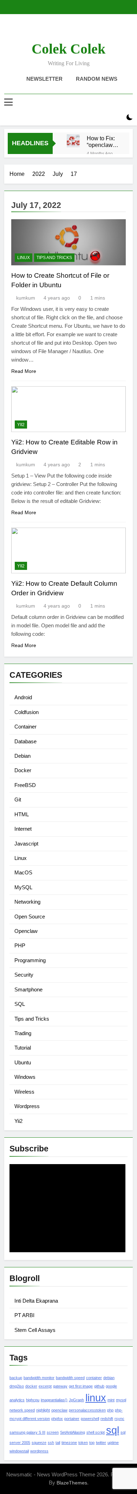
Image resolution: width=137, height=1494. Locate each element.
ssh (51, 1442)
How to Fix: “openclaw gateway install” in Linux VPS (101, 141)
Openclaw (26, 931)
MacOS (23, 872)
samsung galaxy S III (27, 1432)
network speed (22, 1410)
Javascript (26, 844)
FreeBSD (25, 785)
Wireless (24, 1092)
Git (17, 800)
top (91, 1442)
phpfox (57, 1418)
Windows (24, 1077)
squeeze (39, 1442)
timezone (69, 1442)
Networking (27, 902)
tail (58, 1442)
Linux (23, 257)
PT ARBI (24, 1315)
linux (95, 1397)
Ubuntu (22, 1062)
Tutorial (22, 1048)
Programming (30, 960)
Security (23, 975)
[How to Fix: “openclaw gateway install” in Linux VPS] (73, 140)
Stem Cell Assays (35, 1330)
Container (25, 727)
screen (53, 1432)
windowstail (19, 1451)
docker (31, 1386)
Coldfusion (26, 712)
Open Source (29, 917)
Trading (22, 1033)
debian (109, 1378)
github (99, 1386)
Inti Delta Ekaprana (36, 1301)
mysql (121, 1400)
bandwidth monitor (39, 1378)
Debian (22, 756)
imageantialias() (54, 1400)
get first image (81, 1386)
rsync (119, 1418)
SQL (19, 1004)
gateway (60, 1386)
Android (23, 697)
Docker (22, 770)
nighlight (43, 1410)
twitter (101, 1442)
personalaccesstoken (87, 1410)
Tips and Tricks (54, 257)
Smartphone (28, 989)
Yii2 (21, 424)
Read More (23, 371)
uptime (113, 1442)
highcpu (32, 1400)
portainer (71, 1418)
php (110, 1410)
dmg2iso (16, 1386)
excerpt (45, 1386)
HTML (21, 814)
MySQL (23, 887)
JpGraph (76, 1400)
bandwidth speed (70, 1378)
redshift (106, 1418)
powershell (90, 1418)
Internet (23, 829)
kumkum (25, 298)
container (94, 1378)
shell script (95, 1432)
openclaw (59, 1410)
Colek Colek (68, 49)
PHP (19, 945)
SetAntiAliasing (72, 1432)
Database (25, 741)
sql (112, 1430)
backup (15, 1378)
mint (111, 1400)
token (83, 1442)
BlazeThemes (72, 1483)
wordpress (39, 1451)
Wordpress (27, 1106)
